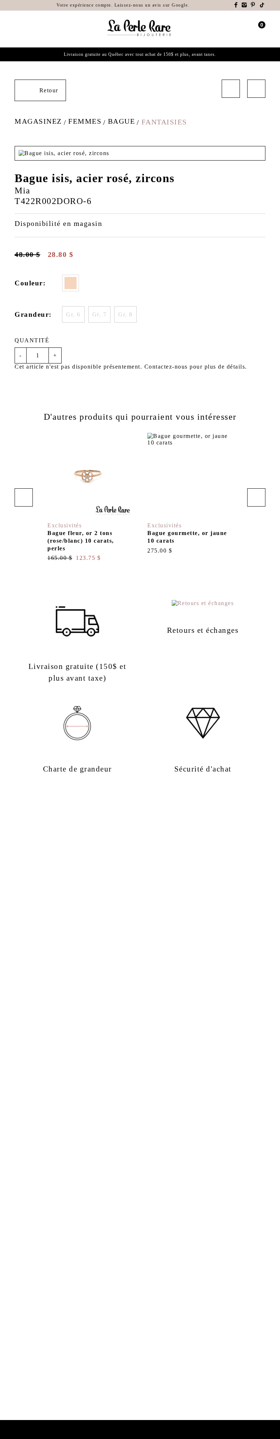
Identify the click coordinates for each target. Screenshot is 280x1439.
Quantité (32, 340)
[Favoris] (56, 509)
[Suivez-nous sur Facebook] (236, 5)
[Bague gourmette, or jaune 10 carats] (190, 493)
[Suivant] (256, 89)
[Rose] (70, 283)
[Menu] (18, 29)
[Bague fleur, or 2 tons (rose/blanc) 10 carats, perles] (90, 497)
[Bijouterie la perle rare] (140, 28)
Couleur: (30, 283)
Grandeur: (33, 314)
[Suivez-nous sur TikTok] (262, 5)
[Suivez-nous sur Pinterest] (253, 5)
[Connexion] (248, 29)
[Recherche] (30, 29)
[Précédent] (231, 89)
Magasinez (38, 121)
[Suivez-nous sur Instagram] (245, 5)
